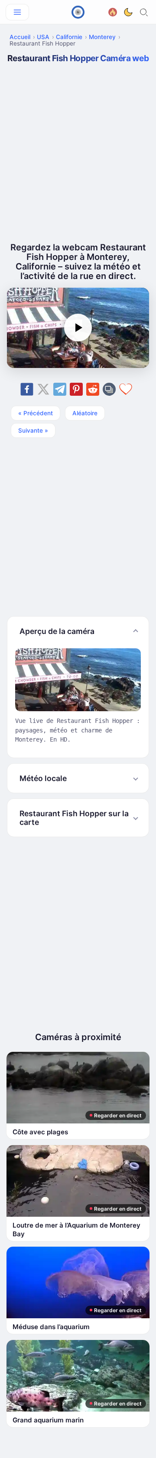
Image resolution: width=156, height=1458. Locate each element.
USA (43, 36)
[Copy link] (109, 389)
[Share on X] (43, 389)
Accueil (20, 36)
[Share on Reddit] (92, 389)
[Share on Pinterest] (76, 389)
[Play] (78, 328)
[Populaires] (112, 11)
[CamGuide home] (78, 12)
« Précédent (35, 413)
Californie (69, 36)
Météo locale (43, 778)
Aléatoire (85, 413)
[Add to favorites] (125, 389)
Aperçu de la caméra (57, 631)
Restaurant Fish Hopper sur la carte (74, 817)
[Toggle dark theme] (128, 12)
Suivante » (33, 430)
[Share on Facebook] (26, 389)
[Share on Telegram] (59, 389)
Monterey (102, 36)
